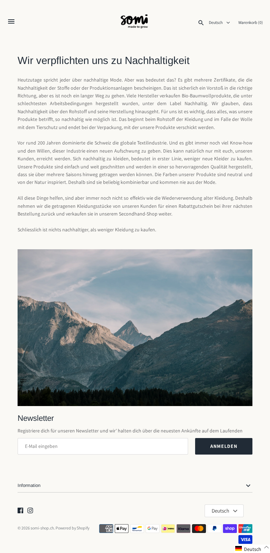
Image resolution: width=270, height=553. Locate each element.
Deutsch (216, 22)
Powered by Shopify (72, 528)
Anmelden (223, 446)
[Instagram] (30, 511)
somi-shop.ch (42, 528)
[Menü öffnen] (11, 23)
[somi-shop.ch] (135, 22)
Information (29, 485)
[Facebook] (20, 511)
